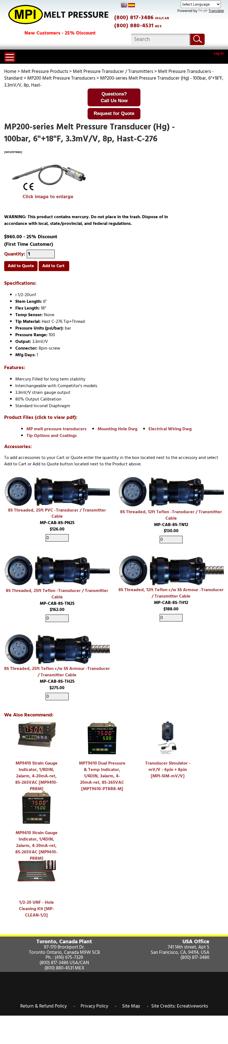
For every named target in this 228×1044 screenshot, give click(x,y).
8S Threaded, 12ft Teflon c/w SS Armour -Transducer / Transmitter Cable (171, 593)
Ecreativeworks (192, 1006)
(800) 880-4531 (134, 25)
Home (10, 71)
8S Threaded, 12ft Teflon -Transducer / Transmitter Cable (171, 515)
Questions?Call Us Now (114, 97)
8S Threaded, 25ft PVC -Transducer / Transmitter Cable (57, 513)
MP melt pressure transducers (56, 429)
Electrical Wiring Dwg (170, 429)
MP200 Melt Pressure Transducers (61, 78)
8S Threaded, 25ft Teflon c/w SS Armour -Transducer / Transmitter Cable (57, 672)
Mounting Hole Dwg (117, 429)
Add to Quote (21, 265)
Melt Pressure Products (44, 71)
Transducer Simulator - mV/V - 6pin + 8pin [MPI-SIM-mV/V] (167, 770)
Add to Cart (54, 265)
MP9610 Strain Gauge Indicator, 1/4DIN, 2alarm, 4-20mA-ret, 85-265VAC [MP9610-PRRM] (36, 845)
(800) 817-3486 (134, 17)
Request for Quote (114, 113)
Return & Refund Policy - (47, 1006)
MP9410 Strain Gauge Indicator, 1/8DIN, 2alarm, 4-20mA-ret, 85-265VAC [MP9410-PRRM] (36, 776)
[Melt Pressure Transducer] (48, 178)
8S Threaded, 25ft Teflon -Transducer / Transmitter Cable (57, 594)
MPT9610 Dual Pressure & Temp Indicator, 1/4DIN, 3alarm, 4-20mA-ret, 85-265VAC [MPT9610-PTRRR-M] (102, 776)
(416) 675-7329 (69, 957)
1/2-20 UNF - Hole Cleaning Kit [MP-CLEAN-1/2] (36, 909)
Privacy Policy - (99, 1006)
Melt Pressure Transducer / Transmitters (113, 71)
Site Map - (135, 1006)
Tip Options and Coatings (51, 435)
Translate (216, 11)
